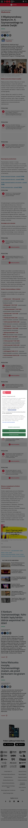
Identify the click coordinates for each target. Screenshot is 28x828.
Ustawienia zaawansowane (14, 427)
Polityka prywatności (12, 409)
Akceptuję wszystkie (14, 434)
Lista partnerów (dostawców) (8, 422)
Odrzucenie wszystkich (14, 430)
